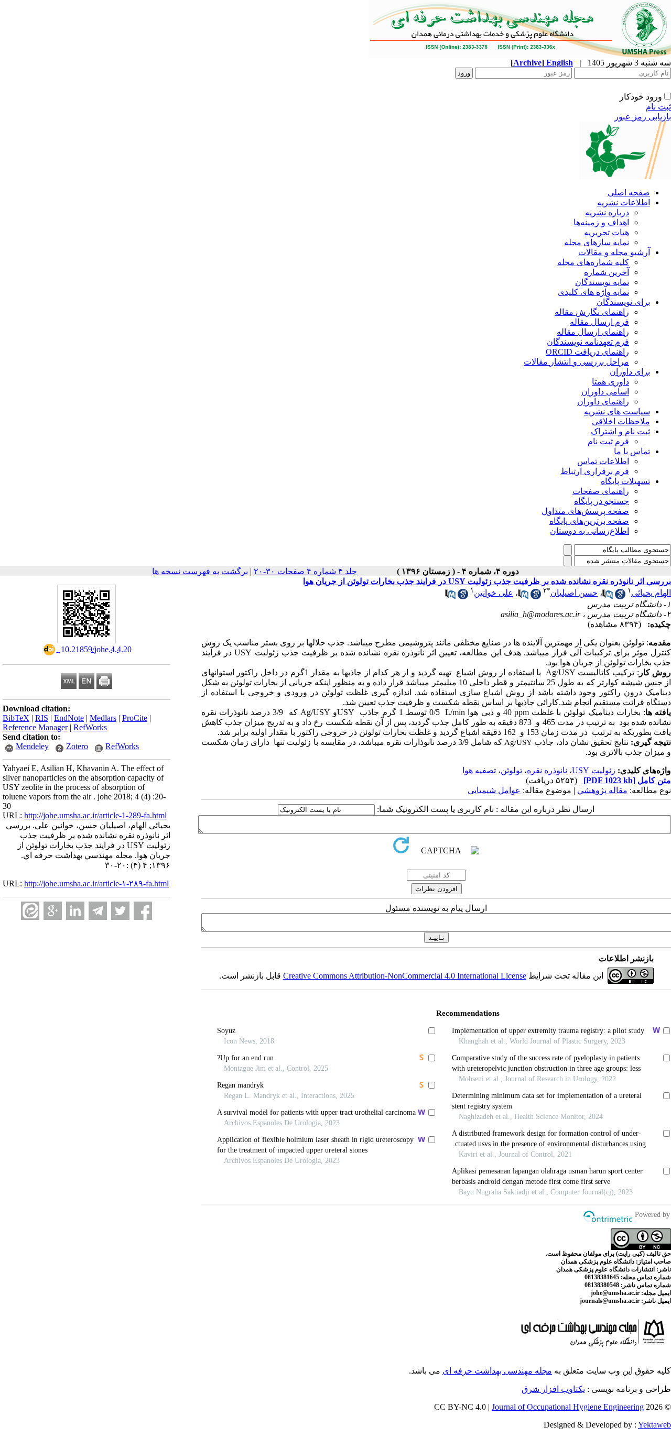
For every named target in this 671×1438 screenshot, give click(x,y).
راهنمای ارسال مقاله (593, 331)
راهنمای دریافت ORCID (587, 351)
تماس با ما (632, 451)
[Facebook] (143, 911)
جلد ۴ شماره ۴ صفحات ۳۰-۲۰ (305, 571)
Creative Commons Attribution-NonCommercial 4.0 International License (404, 975)
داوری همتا (610, 381)
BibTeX (16, 717)
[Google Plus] (53, 911)
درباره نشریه (607, 212)
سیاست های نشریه (617, 411)
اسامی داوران (605, 391)
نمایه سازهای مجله (596, 242)
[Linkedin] (75, 911)
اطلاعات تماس (603, 461)
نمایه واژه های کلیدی (593, 292)
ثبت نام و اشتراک (620, 431)
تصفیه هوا (479, 770)
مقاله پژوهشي (602, 790)
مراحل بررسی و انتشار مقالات (576, 361)
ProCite (134, 717)
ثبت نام (658, 106)
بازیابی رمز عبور (642, 116)
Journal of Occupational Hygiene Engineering (568, 1406)
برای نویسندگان (623, 302)
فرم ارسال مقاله (599, 321)
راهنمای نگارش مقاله (592, 312)
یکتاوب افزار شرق (553, 1389)
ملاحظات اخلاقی (621, 421)
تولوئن (511, 770)
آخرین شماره (606, 272)
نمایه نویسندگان (602, 282)
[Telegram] (98, 911)
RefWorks (90, 727)
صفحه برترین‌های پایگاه (589, 521)
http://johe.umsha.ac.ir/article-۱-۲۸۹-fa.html (96, 883)
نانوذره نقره (547, 770)
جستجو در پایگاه (601, 501)
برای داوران (630, 371)
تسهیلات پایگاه (625, 481)
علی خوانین (493, 592)
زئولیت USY (593, 770)
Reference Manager (35, 727)
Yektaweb (654, 1424)
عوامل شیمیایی (494, 790)
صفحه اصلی (629, 192)
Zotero (77, 746)
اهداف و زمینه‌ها (601, 222)
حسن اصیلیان (574, 592)
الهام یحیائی (651, 592)
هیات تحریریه (606, 232)
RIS (41, 717)
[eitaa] (30, 911)
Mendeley (32, 746)
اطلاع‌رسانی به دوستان (589, 530)
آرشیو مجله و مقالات (614, 252)
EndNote (69, 717)
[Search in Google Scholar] (620, 596)
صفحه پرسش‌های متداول (585, 511)
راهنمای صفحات (600, 491)
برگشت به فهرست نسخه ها (200, 571)
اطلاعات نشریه (623, 202)
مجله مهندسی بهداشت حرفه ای (497, 1370)
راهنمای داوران (603, 401)
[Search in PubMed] (607, 596)
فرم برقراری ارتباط (594, 471)
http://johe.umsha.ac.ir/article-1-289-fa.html (95, 815)
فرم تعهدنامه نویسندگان (588, 341)
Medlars (103, 717)
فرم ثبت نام (608, 441)
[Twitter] (120, 911)
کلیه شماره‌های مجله (593, 262)
